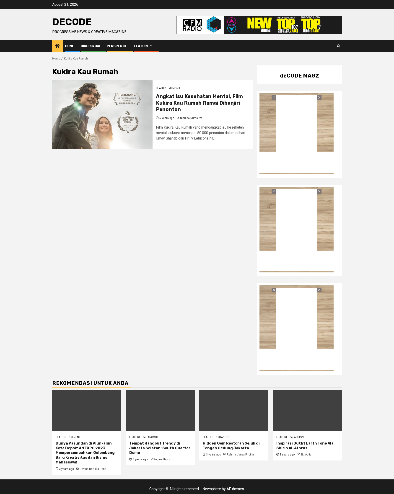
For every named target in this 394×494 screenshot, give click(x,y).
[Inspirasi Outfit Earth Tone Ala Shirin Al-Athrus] (307, 410)
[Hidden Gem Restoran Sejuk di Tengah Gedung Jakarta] (233, 410)
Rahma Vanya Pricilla (240, 454)
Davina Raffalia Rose (93, 469)
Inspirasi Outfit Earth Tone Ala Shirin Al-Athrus (305, 445)
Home (69, 46)
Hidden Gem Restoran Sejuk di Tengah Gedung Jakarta (231, 445)
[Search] (338, 46)
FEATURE (141, 46)
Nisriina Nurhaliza (191, 118)
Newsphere (211, 489)
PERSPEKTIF (117, 46)
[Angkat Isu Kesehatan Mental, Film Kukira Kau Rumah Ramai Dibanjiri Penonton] (102, 114)
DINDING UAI (90, 46)
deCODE (72, 22)
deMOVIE (175, 88)
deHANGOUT (150, 437)
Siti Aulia (306, 454)
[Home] (57, 46)
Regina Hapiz (161, 459)
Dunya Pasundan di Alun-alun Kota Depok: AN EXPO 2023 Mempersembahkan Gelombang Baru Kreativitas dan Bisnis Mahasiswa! (85, 452)
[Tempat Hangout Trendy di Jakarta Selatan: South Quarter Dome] (160, 410)
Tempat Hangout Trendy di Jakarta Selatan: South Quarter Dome (159, 448)
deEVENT (74, 437)
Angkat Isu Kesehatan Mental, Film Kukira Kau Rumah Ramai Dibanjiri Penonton (199, 102)
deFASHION (297, 437)
